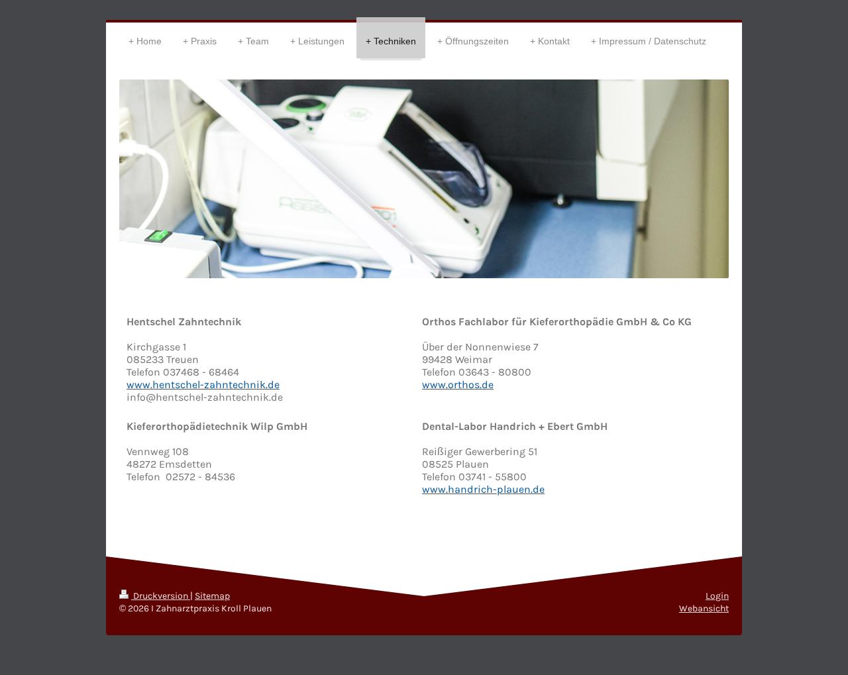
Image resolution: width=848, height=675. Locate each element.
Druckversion (160, 595)
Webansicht (704, 608)
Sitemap (212, 595)
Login (717, 595)
